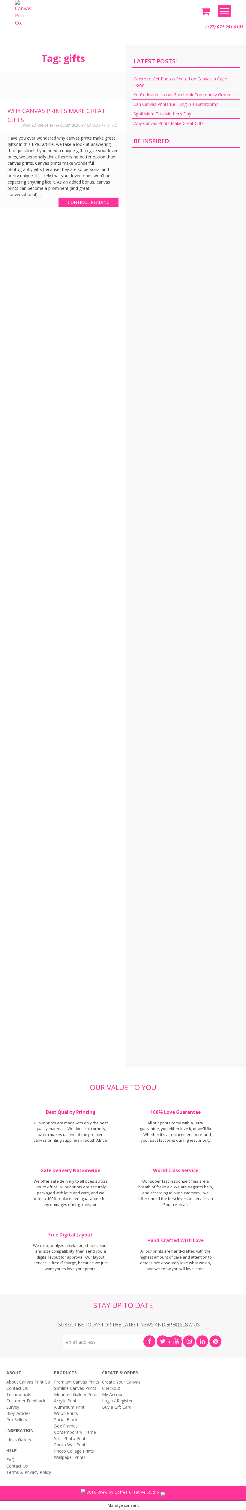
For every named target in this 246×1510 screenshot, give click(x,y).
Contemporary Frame (75, 1432)
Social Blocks (67, 1419)
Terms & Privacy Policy (28, 1472)
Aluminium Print (69, 1407)
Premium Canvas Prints (76, 1382)
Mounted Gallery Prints (76, 1394)
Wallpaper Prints (70, 1457)
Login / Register (117, 1401)
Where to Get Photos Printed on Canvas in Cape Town (180, 82)
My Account (113, 1394)
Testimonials (18, 1394)
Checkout (111, 1388)
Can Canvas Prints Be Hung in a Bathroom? (176, 104)
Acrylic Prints (66, 1401)
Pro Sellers (16, 1419)
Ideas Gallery (18, 1439)
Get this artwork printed (186, 203)
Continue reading (89, 202)
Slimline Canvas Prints (75, 1388)
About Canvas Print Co (28, 1382)
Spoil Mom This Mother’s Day (162, 114)
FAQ (10, 1459)
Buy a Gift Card (116, 1407)
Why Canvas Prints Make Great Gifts (169, 123)
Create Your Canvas (121, 1382)
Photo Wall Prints (71, 1445)
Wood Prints (66, 1413)
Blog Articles (18, 1413)
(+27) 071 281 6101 (224, 27)
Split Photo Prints (71, 1438)
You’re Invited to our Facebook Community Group (182, 94)
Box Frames (66, 1426)
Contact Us (17, 1388)
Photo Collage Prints (74, 1451)
